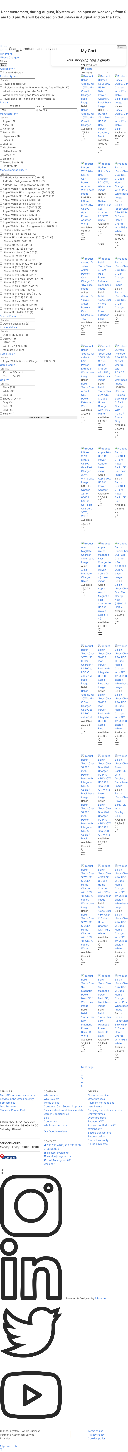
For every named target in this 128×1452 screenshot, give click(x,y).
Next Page (87, 1067)
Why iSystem (51, 1098)
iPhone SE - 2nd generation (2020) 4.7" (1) (28, 237)
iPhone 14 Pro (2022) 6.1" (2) (20, 304)
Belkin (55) (9, 132)
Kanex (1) (8, 139)
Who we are (51, 1095)
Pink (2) (7, 406)
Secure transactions (99, 1132)
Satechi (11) (9, 154)
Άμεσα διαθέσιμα (13, 72)
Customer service (98, 1095)
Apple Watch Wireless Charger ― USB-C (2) (29, 361)
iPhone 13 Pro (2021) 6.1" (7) (19, 289)
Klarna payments (98, 1143)
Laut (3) (7, 143)
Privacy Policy (96, 1434)
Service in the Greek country (17, 1098)
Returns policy (96, 1136)
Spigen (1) (9, 158)
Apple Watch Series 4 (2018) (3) (22, 199)
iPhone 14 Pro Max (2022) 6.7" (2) (23, 308)
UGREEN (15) (10, 166)
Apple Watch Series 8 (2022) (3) (22, 214)
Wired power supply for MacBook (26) (25, 91)
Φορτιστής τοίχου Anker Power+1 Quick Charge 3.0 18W (87, 307)
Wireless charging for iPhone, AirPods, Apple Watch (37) (36, 87)
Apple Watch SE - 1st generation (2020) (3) (28, 192)
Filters (88, 68)
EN (19, 50)
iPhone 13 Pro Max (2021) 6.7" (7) (22, 293)
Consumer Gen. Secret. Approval (63, 1106)
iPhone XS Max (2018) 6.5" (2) (20, 252)
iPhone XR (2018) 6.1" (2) (17, 244)
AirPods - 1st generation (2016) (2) (23, 177)
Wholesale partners (55, 1125)
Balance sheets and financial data (63, 1110)
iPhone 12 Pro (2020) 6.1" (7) (20, 274)
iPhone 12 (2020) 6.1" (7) (17, 267)
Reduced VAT (96, 1121)
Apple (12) (9, 121)
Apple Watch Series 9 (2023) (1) (22, 218)
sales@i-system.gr (57, 1152)
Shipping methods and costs (105, 1110)
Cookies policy (97, 1438)
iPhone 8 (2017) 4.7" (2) (17, 229)
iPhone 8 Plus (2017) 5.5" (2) (20, 233)
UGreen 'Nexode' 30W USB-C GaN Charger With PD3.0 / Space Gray (121, 406)
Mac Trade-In (8, 1106)
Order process (96, 1098)
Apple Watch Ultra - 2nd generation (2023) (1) (30, 226)
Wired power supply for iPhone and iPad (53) (29, 95)
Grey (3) (8, 402)
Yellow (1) (8, 413)
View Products (39, 417)
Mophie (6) (9, 147)
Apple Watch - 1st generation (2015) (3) (26, 188)
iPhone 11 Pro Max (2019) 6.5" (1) (22, 263)
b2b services (7, 1102)
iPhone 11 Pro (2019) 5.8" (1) (19, 259)
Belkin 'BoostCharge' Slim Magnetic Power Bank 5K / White (89, 1024)
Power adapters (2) (14, 83)
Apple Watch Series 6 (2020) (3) (22, 207)
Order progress (97, 1117)
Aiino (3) (8, 125)
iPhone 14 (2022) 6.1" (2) (17, 297)
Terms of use (51, 1102)
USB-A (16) (9, 338)
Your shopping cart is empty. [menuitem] (88, 60)
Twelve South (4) (13, 162)
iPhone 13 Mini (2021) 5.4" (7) (20, 286)
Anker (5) (8, 128)
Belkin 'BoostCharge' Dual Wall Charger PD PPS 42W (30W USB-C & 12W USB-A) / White (106, 819)
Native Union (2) (12, 151)
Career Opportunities (56, 1113)
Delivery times (96, 1113)
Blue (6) (7, 394)
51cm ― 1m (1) (11, 376)
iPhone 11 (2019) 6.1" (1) (17, 256)
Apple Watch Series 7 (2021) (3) (22, 211)
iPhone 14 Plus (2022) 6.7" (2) (20, 301)
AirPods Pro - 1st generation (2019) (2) (26, 184)
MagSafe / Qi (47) (13, 349)
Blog (46, 1117)
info (100, 1298)
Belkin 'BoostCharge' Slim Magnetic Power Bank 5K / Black (106, 1024)
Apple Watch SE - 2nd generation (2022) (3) (29, 196)
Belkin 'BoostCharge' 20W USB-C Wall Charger (89, 117)
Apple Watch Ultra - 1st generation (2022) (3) (30, 222)
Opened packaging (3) (16, 323)
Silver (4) (8, 409)
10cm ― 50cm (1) (13, 372)
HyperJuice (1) (11, 136)
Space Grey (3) (12, 398)
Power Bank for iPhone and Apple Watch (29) (30, 98)
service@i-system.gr (58, 1156)
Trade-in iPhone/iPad (12, 1110)
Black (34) (9, 387)
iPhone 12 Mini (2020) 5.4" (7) (20, 271)
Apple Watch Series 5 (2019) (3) (22, 203)
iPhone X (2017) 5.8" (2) (17, 241)
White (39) (9, 391)
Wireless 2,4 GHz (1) (15, 346)
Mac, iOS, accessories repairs (17, 1095)
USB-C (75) (9, 342)
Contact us (50, 1121)
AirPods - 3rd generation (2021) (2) (24, 181)
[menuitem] (88, 55)
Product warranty (98, 1140)
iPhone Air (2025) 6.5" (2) (18, 312)
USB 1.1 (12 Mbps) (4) (15, 334)
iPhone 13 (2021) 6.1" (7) (17, 282)
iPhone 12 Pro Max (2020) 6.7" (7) (23, 278)
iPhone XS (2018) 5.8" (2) (18, 248)
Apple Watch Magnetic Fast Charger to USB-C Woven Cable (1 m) (104, 603)
